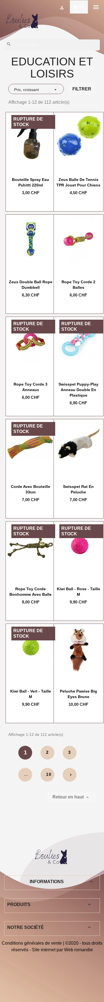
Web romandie (78, 949)
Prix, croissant (36, 89)
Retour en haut (71, 797)
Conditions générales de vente (32, 943)
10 (49, 774)
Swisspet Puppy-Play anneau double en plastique (78, 389)
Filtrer (81, 89)
